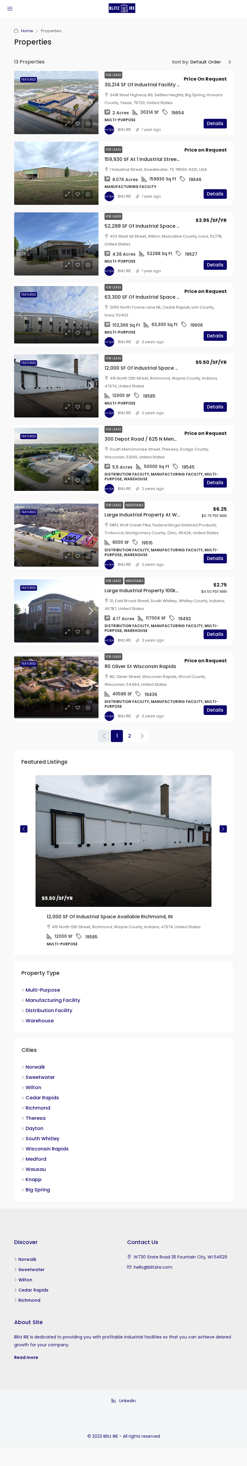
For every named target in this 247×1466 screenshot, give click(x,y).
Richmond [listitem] (38, 1107)
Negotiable (134, 505)
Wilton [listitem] (33, 1087)
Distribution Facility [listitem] (49, 1010)
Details (215, 123)
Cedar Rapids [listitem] (42, 1097)
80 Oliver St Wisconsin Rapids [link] (140, 666)
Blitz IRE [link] (124, 129)
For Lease (113, 75)
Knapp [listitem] (34, 1179)
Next (223, 829)
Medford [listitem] (36, 1159)
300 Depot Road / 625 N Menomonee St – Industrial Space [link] (175, 439)
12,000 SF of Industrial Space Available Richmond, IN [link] (167, 368)
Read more (26, 1357)
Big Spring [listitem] (38, 1189)
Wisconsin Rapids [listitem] (47, 1148)
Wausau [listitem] (36, 1169)
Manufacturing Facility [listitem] (53, 1000)
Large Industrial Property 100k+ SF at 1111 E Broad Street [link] (170, 590)
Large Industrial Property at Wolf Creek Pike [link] (157, 514)
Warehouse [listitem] (40, 1020)
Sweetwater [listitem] (40, 1077)
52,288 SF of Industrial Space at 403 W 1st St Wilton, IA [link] (170, 226)
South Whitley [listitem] (42, 1138)
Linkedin (127, 1401)
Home (27, 31)
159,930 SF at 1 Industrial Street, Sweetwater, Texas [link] (166, 159)
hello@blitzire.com (153, 1267)
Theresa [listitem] (35, 1118)
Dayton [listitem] (34, 1128)
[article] (123, 865)
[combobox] (210, 62)
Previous (23, 829)
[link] (56, 102)
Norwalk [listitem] (35, 1067)
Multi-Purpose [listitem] (43, 990)
